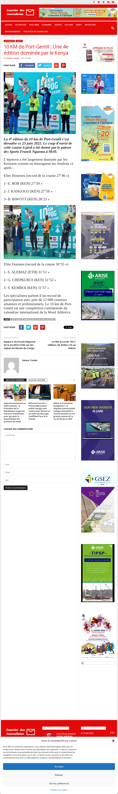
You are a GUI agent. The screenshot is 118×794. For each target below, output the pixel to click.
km (33, 319)
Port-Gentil (42, 319)
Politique (34, 25)
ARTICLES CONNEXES (15, 380)
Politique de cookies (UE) (36, 31)
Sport (79, 25)
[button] (113, 740)
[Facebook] (94, 2)
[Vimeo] (103, 2)
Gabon (26, 319)
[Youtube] (113, 2)
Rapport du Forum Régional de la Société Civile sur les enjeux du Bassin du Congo (19, 345)
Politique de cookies (59, 790)
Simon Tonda (13, 58)
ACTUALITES (9, 41)
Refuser (59, 775)
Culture (69, 25)
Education (90, 25)
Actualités (20, 25)
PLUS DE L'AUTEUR (37, 380)
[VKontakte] (108, 2)
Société (58, 25)
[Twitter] (98, 2)
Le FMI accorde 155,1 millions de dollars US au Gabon (62, 345)
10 (12, 319)
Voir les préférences (59, 783)
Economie (46, 25)
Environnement (13, 31)
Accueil (8, 25)
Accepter (59, 766)
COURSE (18, 319)
